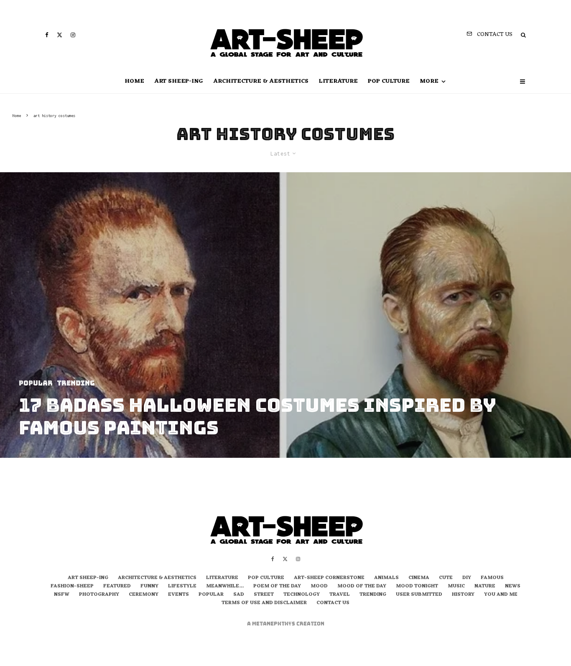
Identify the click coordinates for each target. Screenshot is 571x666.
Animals (386, 578)
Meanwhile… (225, 586)
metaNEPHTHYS (274, 623)
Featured (117, 586)
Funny (149, 586)
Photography (99, 595)
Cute (446, 578)
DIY (466, 578)
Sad (238, 595)
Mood (319, 586)
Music (456, 586)
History (463, 595)
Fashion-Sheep (72, 586)
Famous (492, 578)
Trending (372, 595)
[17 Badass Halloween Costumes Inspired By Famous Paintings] (285, 315)
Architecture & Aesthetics (260, 81)
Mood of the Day (361, 586)
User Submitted (419, 595)
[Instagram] (72, 35)
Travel (339, 595)
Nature (484, 586)
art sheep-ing (178, 81)
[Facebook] (47, 35)
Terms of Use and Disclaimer (264, 603)
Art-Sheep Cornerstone (329, 578)
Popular (211, 595)
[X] (59, 35)
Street (264, 595)
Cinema (418, 578)
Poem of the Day (277, 586)
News (512, 586)
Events (178, 595)
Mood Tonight (417, 586)
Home (134, 81)
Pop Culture (389, 81)
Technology (301, 595)
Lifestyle (182, 586)
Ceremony (143, 595)
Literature (338, 81)
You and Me (500, 595)
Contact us (332, 603)
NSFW (61, 595)
